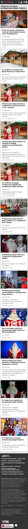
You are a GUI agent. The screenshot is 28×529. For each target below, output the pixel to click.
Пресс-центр (22, 458)
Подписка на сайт (7, 466)
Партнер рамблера (14, 521)
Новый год (5, 415)
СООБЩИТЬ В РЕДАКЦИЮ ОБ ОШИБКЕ (12, 474)
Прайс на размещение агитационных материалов (10, 469)
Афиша (4, 46)
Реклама (4, 460)
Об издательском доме (8, 458)
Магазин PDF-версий (14, 460)
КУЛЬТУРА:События (8, 160)
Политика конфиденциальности (12, 472)
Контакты (17, 466)
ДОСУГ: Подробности (8, 118)
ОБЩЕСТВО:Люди (7, 231)
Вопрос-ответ (6, 337)
